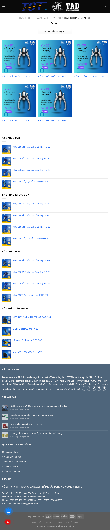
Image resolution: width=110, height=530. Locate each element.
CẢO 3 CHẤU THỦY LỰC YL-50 (16, 76)
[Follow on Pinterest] (104, 388)
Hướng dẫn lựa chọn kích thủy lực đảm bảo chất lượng (36, 433)
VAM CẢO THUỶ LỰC (49, 18)
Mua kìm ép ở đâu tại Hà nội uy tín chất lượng (31, 415)
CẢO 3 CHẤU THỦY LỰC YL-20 (89, 76)
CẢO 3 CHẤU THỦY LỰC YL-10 (52, 120)
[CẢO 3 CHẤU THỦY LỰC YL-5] (19, 100)
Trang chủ (26, 18)
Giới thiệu (37, 522)
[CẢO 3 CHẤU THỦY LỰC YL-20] (91, 56)
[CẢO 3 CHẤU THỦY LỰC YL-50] (19, 56)
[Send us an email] (99, 388)
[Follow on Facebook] (84, 388)
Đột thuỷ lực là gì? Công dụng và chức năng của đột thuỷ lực (38, 406)
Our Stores (50, 522)
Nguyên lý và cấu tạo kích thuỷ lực (26, 424)
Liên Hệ (68, 522)
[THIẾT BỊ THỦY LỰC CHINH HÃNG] (55, 6)
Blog (60, 522)
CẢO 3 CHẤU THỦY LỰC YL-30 (52, 76)
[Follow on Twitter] (94, 388)
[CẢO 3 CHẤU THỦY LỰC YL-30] (55, 56)
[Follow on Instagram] (89, 388)
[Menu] (3, 6)
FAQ (76, 522)
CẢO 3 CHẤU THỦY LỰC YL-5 (16, 120)
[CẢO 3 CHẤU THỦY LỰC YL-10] (55, 100)
